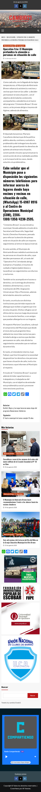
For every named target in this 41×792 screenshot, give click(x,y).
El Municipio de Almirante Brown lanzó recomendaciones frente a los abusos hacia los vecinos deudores (20, 502)
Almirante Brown (9, 46)
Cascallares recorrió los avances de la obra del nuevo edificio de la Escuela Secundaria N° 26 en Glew (20, 462)
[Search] (38, 30)
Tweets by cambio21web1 (11, 703)
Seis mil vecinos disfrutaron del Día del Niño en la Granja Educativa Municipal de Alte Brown (20, 541)
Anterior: (20, 408)
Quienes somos (20, 774)
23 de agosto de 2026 (11, 545)
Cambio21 (20, 17)
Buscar (4, 687)
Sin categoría (20, 46)
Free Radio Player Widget (21, 762)
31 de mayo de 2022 (10, 58)
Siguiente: (18, 416)
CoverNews (14, 788)
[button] (6, 757)
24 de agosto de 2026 (11, 507)
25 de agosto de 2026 (11, 467)
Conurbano (19, 454)
